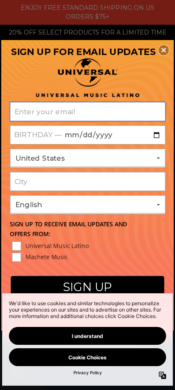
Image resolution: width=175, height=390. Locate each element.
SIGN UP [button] (87, 287)
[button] (163, 50)
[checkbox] (88, 246)
